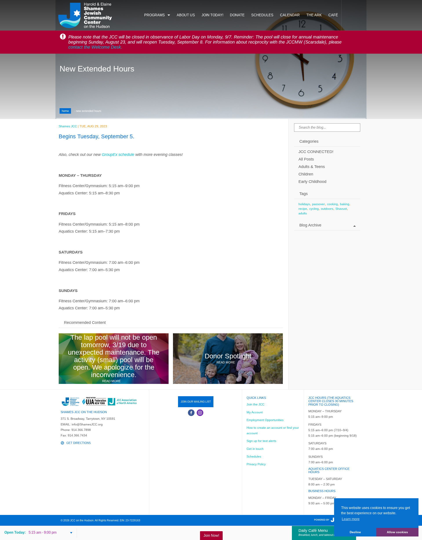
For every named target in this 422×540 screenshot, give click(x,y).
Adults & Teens (311, 166)
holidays (304, 204)
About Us (186, 15)
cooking (332, 204)
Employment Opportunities (265, 420)
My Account (255, 412)
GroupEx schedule (118, 154)
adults (302, 213)
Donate (237, 15)
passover (318, 204)
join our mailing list (196, 401)
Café (333, 15)
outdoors (327, 208)
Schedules (262, 15)
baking (344, 204)
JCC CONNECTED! (315, 152)
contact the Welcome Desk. (95, 47)
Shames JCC (68, 126)
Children (305, 174)
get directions (78, 443)
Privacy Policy (256, 464)
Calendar (290, 15)
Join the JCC (255, 404)
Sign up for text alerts (261, 441)
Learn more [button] (351, 519)
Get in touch (255, 449)
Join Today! (212, 15)
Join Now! (211, 535)
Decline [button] (355, 532)
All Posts (306, 159)
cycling (314, 208)
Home (65, 111)
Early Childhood (312, 181)
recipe (302, 208)
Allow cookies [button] (397, 532)
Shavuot (341, 208)
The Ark (314, 15)
